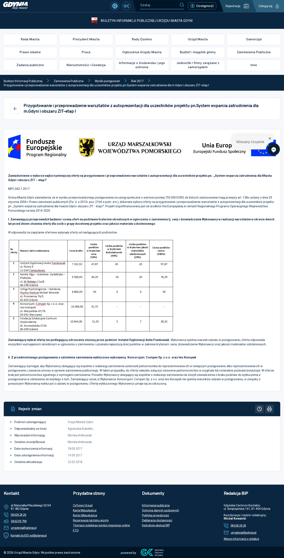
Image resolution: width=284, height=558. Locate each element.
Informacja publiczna (156, 505)
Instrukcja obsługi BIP (156, 525)
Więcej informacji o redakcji (241, 539)
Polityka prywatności (155, 515)
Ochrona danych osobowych (160, 510)
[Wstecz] (15, 109)
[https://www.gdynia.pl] (15, 6)
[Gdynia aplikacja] (126, 6)
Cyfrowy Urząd (83, 505)
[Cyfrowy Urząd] (115, 6)
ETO (76, 530)
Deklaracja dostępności (157, 520)
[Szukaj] (181, 5)
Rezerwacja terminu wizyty (91, 520)
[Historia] (259, 409)
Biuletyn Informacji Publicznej (23, 81)
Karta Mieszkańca (84, 510)
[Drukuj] (269, 409)
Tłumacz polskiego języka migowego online (101, 525)
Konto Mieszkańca (85, 515)
